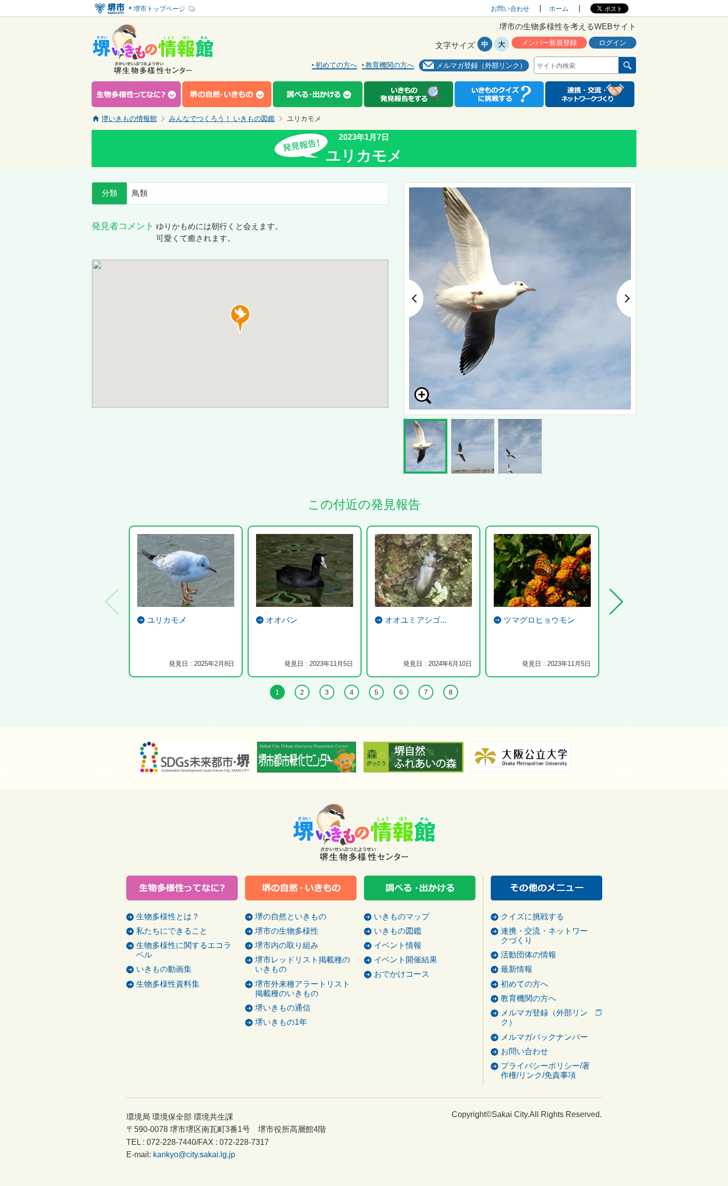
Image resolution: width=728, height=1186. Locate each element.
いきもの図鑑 (397, 931)
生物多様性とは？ (168, 916)
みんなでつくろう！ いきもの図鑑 (222, 118)
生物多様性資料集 (168, 984)
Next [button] (626, 298)
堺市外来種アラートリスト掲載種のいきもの (302, 989)
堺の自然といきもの (290, 916)
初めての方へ (336, 65)
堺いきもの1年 (281, 1022)
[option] (520, 298)
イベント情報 (397, 945)
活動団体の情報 (528, 954)
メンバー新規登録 (549, 43)
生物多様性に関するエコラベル (183, 950)
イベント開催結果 (405, 959)
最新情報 (516, 969)
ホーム (559, 8)
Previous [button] (413, 298)
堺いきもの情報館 (129, 118)
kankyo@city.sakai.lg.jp (194, 1154)
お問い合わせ (510, 8)
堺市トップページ (159, 8)
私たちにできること (172, 931)
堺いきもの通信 (283, 1008)
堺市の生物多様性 (286, 931)
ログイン (612, 43)
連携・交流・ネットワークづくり (544, 936)
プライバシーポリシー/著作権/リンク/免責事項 (545, 1070)
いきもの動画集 (164, 969)
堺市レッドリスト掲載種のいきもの (302, 964)
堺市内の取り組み (286, 945)
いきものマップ (401, 916)
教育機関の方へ (389, 65)
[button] (240, 319)
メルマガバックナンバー (544, 1037)
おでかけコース (401, 974)
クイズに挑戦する (532, 916)
